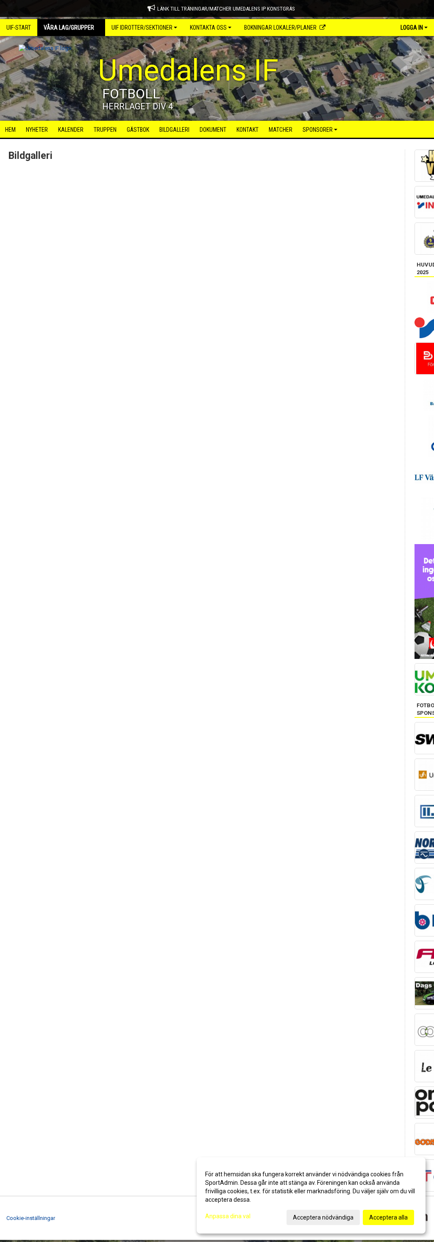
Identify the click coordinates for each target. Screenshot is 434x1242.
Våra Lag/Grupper (69, 27)
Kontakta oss (208, 27)
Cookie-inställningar (30, 1218)
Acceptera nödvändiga (323, 1217)
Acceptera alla (388, 1217)
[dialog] (311, 1195)
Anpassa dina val (227, 1216)
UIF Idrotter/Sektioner (141, 27)
